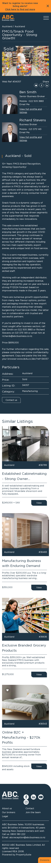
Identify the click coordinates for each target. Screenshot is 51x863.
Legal (5, 816)
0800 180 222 (17, 834)
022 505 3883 (36, 101)
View (39, 503)
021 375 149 (35, 129)
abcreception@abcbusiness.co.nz (27, 837)
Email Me (24, 104)
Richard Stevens (32, 120)
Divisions (44, 860)
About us (7, 808)
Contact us (11, 400)
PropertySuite (23, 854)
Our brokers (8, 812)
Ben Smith (27, 92)
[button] (9, 55)
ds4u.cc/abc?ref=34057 (36, 359)
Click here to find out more (20, 9)
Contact (30, 808)
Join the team (33, 812)
